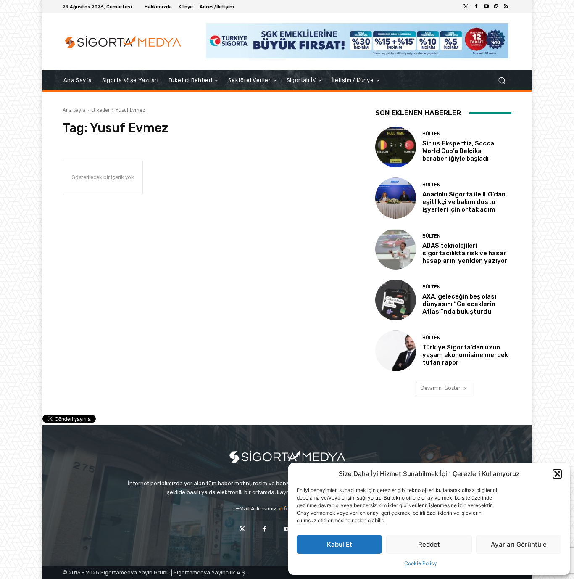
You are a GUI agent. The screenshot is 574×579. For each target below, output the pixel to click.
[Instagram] (496, 7)
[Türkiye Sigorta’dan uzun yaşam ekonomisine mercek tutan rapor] (395, 350)
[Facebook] (476, 7)
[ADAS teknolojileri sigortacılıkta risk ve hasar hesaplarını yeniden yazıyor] (395, 249)
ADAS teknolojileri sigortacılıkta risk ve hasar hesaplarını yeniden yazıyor (465, 253)
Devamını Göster (441, 387)
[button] (557, 474)
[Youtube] (486, 7)
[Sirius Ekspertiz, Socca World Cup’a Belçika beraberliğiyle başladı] (395, 147)
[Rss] (506, 7)
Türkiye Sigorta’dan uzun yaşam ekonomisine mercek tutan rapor (465, 355)
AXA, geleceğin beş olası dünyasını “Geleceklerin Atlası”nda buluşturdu (459, 304)
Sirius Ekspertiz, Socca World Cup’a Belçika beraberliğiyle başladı (458, 151)
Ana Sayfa (74, 110)
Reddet (429, 544)
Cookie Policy (420, 563)
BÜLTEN (431, 134)
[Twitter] (466, 7)
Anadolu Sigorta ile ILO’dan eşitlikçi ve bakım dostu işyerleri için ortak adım (464, 201)
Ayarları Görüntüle (519, 544)
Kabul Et (339, 544)
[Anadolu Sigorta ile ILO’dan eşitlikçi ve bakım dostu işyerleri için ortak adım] (395, 197)
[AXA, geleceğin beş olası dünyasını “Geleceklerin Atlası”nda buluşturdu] (395, 300)
